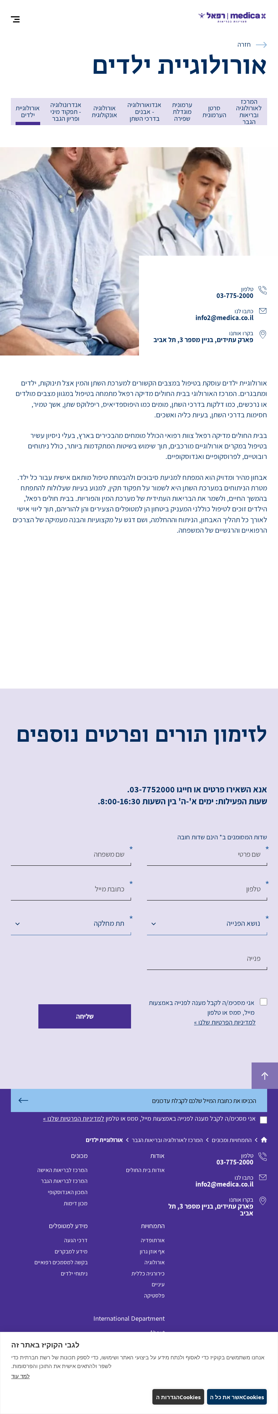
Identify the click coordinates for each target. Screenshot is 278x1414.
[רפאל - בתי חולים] (232, 16)
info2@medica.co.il (224, 317)
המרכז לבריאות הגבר (64, 1181)
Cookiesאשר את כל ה (237, 1397)
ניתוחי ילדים (74, 1273)
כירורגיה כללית (148, 1273)
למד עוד (20, 1376)
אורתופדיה (153, 1240)
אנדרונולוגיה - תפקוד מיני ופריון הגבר (65, 111)
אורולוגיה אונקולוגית (104, 111)
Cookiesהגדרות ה (178, 1397)
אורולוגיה (154, 1262)
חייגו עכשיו (246, 275)
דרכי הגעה (76, 1240)
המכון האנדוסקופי (68, 1192)
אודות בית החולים (145, 1170)
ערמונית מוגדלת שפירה (182, 111)
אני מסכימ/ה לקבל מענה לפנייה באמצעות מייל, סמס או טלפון (201, 1007)
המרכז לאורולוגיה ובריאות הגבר (249, 111)
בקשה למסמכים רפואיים (61, 1262)
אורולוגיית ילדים (28, 111)
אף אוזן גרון (152, 1251)
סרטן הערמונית (214, 111)
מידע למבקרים (71, 1251)
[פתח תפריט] (15, 19)
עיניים (158, 1284)
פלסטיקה (154, 1295)
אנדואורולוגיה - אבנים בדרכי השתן (144, 111)
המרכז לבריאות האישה (62, 1170)
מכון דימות (76, 1203)
